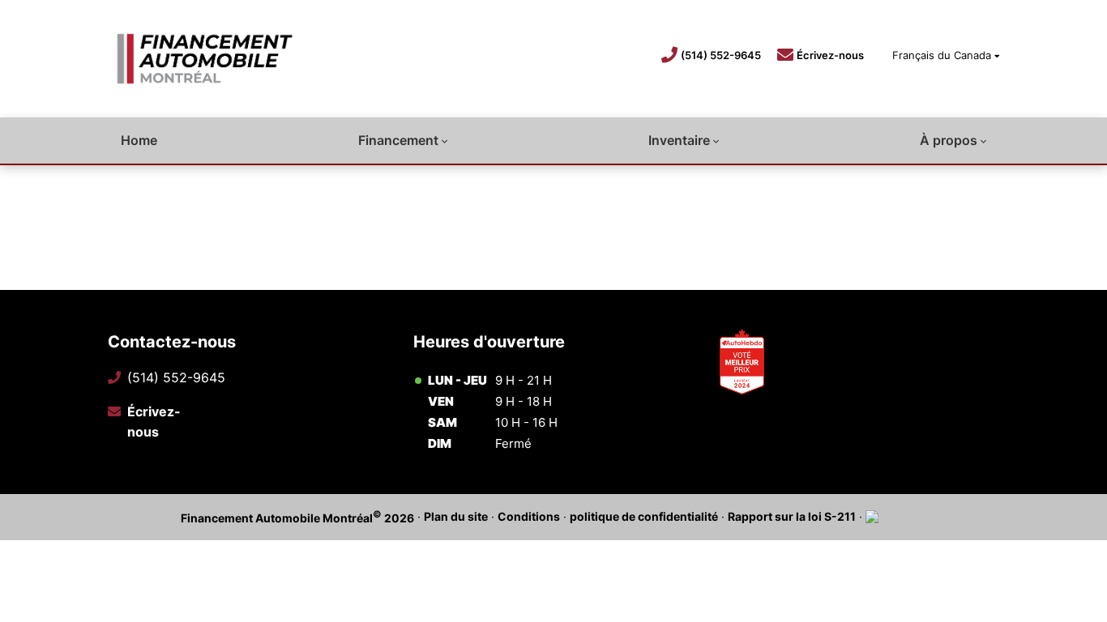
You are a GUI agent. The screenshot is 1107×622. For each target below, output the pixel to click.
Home (139, 140)
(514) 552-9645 (721, 55)
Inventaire (679, 140)
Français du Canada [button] (941, 55)
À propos (948, 140)
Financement (398, 140)
